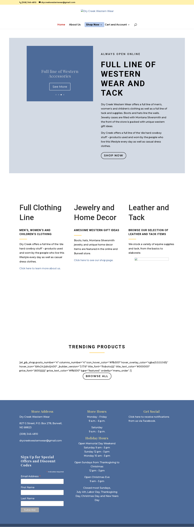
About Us (75, 25)
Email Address (31, 476)
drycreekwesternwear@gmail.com (40, 440)
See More (60, 85)
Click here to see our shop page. (93, 260)
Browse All (97, 376)
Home (61, 25)
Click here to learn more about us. (40, 268)
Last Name (27, 498)
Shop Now (92, 25)
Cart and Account (116, 25)
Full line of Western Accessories (60, 73)
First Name (27, 487)
